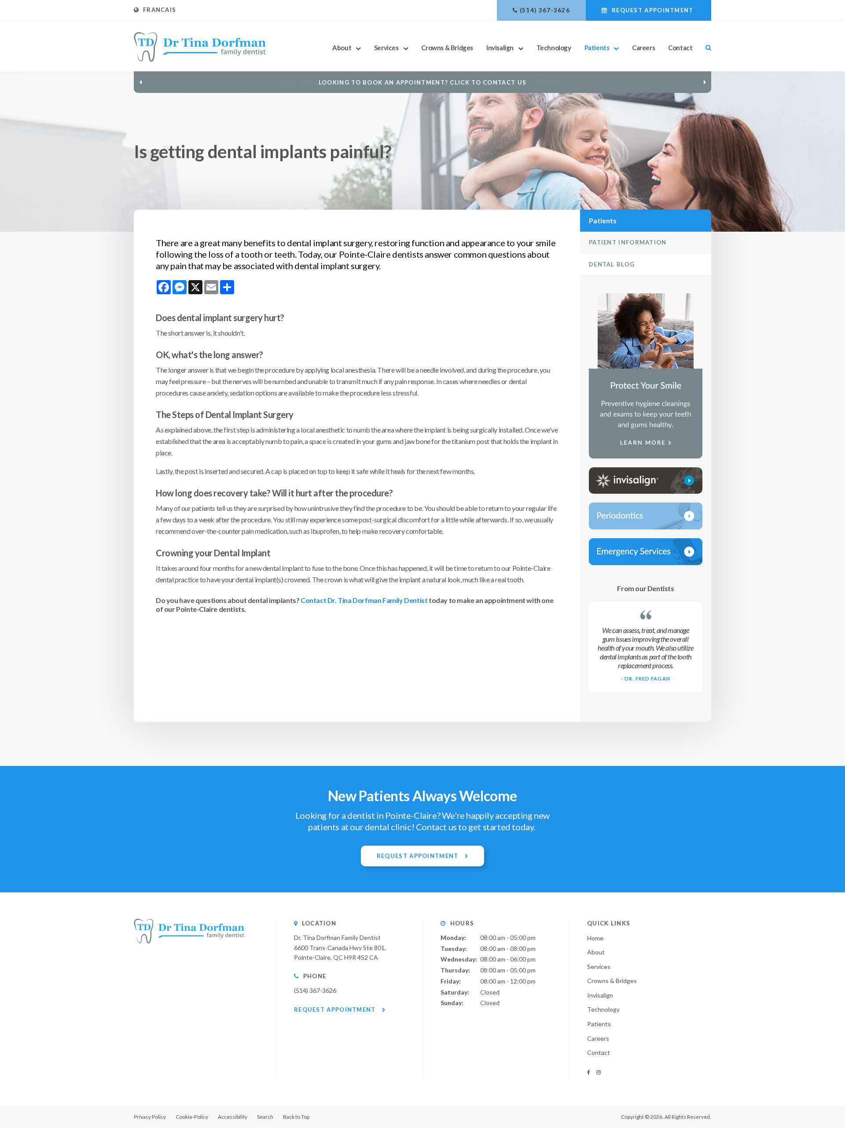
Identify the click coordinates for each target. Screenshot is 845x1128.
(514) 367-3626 (545, 10)
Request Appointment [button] (652, 10)
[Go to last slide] (140, 82)
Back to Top (296, 1116)
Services (386, 48)
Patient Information (628, 242)
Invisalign (500, 48)
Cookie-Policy (192, 1116)
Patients (597, 48)
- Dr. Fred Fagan (645, 678)
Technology (553, 48)
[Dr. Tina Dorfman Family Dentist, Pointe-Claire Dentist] (189, 941)
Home (595, 938)
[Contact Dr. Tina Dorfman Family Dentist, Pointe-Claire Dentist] (645, 551)
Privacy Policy (150, 1116)
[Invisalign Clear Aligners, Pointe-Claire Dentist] (645, 480)
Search (705, 48)
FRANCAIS (157, 9)
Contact (680, 48)
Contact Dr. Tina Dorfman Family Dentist (364, 600)
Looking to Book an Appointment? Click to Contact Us (422, 82)
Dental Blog (612, 264)
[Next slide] (704, 82)
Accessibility (232, 1116)
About (341, 48)
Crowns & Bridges (447, 48)
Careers (643, 48)
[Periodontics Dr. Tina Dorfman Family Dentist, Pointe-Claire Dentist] (645, 516)
